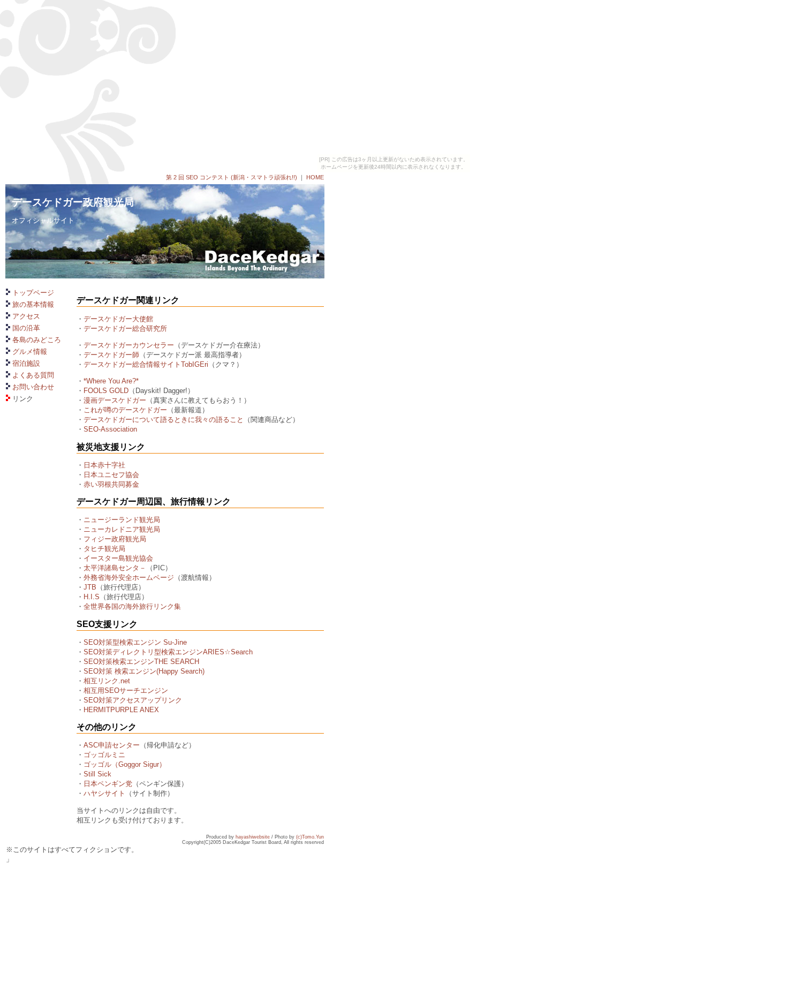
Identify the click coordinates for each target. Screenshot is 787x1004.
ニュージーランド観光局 (122, 520)
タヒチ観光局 (104, 549)
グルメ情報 (29, 352)
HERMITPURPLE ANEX (121, 710)
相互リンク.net (107, 681)
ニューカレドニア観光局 (122, 529)
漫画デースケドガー (115, 400)
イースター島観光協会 (118, 558)
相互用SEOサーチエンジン (126, 690)
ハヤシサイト (104, 793)
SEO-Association (110, 429)
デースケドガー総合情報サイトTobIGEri (146, 364)
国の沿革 (26, 328)
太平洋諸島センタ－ (115, 568)
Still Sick (97, 774)
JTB (90, 587)
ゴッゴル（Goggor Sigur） (125, 764)
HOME (315, 177)
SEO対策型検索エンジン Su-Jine (135, 642)
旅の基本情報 (33, 304)
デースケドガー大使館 (118, 319)
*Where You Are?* (111, 381)
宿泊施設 (26, 363)
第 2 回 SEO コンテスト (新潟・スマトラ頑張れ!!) (231, 177)
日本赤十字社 (104, 465)
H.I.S (92, 597)
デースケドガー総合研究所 (125, 328)
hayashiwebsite (253, 837)
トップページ (33, 293)
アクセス (26, 316)
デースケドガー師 (111, 355)
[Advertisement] (38, 768)
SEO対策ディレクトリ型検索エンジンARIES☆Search (168, 652)
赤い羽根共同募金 (111, 484)
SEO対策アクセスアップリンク (133, 700)
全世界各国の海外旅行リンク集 (132, 606)
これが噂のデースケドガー (125, 410)
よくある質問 (33, 375)
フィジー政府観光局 (115, 539)
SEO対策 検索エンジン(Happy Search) (144, 671)
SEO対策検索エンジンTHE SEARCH (141, 662)
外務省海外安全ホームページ (129, 577)
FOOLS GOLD (106, 391)
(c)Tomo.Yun (310, 837)
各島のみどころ (36, 340)
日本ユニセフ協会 (111, 475)
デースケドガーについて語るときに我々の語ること (164, 420)
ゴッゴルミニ (104, 755)
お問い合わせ (33, 387)
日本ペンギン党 (108, 784)
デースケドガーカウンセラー (129, 345)
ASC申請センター (112, 745)
